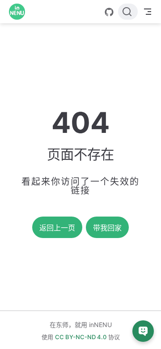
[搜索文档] (128, 12)
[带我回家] (20, 12)
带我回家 (107, 228)
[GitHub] (109, 12)
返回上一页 (57, 228)
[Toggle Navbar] (147, 11)
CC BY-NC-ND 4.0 (80, 336)
